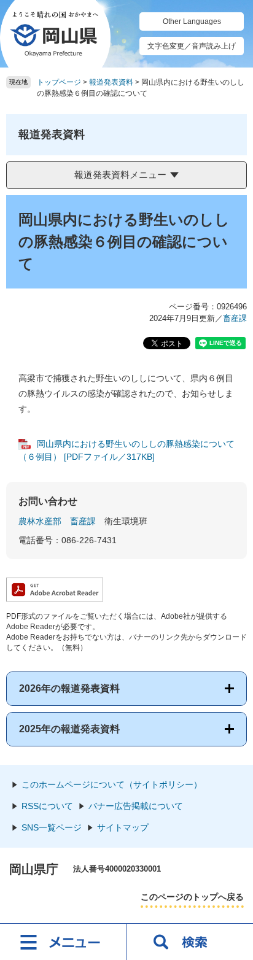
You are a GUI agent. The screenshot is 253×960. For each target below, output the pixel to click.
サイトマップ (123, 827)
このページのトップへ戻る (192, 897)
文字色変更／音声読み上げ (191, 46)
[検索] (189, 941)
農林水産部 (39, 521)
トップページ (59, 82)
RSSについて (47, 806)
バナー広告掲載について (135, 806)
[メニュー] (63, 941)
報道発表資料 (111, 82)
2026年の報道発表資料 (69, 688)
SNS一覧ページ (51, 827)
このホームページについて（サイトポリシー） (111, 784)
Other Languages (192, 21)
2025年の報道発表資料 (69, 729)
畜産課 (235, 318)
